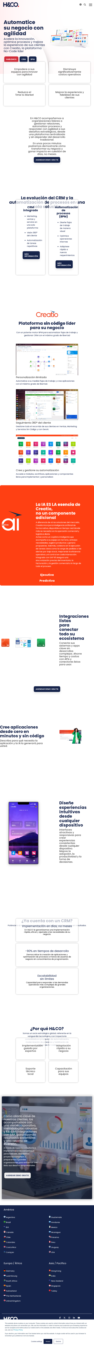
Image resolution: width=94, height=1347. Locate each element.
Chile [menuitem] (8, 1237)
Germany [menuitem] (10, 1271)
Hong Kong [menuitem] (56, 1271)
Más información (31, 255)
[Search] (84, 4)
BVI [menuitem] (7, 1227)
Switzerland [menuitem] (11, 1291)
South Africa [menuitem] (11, 1281)
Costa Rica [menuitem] (11, 1247)
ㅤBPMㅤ (33, 59)
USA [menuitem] (53, 1252)
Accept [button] (48, 1341)
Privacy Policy (18, 1330)
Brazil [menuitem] (8, 1222)
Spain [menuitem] (8, 1286)
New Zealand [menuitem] (57, 1281)
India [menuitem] (53, 1276)
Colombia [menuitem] (10, 1242)
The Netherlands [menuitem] (13, 1296)
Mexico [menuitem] (54, 1227)
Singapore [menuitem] (55, 1286)
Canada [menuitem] (9, 1232)
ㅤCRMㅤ (23, 59)
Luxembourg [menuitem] (11, 1276)
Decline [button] (58, 1341)
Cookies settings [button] (36, 1341)
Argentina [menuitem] (10, 1217)
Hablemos (11, 59)
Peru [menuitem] (53, 1242)
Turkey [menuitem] (54, 1291)
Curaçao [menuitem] (10, 1252)
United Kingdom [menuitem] (13, 1301)
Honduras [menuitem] (55, 1222)
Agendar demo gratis (47, 160)
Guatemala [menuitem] (56, 1217)
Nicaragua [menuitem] (55, 1232)
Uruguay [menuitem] (55, 1247)
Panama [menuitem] (55, 1237)
